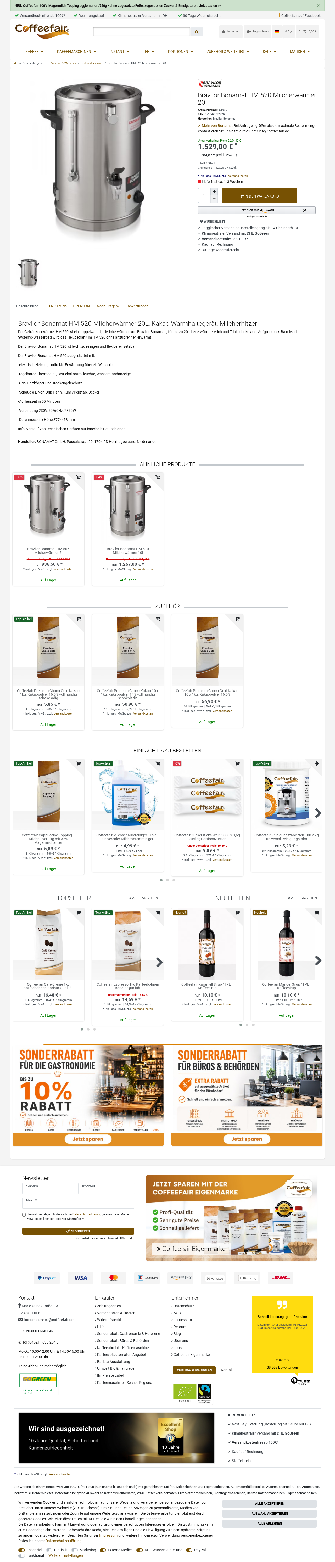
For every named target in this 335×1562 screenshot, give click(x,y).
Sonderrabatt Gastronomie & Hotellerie (128, 1333)
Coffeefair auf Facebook (301, 16)
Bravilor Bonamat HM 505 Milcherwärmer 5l (48, 551)
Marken (298, 51)
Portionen (178, 51)
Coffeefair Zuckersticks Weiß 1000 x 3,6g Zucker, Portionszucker (207, 837)
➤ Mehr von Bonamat (216, 125)
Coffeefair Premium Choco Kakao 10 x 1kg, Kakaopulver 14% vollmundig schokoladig (128, 694)
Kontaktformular (38, 1331)
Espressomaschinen (301, 1493)
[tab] (27, 306)
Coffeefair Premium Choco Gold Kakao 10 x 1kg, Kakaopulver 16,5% (207, 692)
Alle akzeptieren (269, 1503)
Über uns (180, 1341)
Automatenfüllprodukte (248, 1487)
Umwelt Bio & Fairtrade (115, 1368)
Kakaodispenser (92, 63)
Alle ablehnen (270, 1523)
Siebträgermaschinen (229, 1493)
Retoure (179, 1327)
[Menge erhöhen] (214, 191)
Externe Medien (120, 1550)
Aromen (308, 1487)
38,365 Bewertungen (282, 1367)
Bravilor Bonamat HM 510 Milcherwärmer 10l (128, 551)
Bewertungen (137, 306)
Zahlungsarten (108, 1306)
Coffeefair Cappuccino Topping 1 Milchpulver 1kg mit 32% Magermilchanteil (48, 838)
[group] (48, 650)
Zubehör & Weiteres (226, 51)
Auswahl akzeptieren (270, 1513)
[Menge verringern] (214, 199)
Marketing (88, 1550)
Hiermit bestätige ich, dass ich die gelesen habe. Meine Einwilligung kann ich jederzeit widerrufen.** (78, 1217)
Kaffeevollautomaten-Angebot (121, 1354)
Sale (267, 51)
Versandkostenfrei (248, 1442)
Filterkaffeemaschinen (195, 1493)
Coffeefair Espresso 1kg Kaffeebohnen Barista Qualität (128, 986)
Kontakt (227, 1370)
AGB (177, 1313)
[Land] (277, 31)
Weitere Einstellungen (65, 1555)
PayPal (200, 1550)
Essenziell (34, 1550)
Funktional (35, 1555)
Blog (177, 1333)
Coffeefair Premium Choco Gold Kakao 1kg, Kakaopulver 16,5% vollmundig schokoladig (48, 694)
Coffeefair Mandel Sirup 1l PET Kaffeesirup (286, 986)
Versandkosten (237, 176)
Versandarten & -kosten (115, 1313)
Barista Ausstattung (113, 1361)
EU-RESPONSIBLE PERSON (68, 306)
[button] (257, 212)
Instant (117, 51)
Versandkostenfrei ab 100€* (42, 16)
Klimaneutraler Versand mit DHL (144, 16)
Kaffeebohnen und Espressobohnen (202, 1487)
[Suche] (197, 31)
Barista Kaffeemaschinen (266, 1493)
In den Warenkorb (261, 196)
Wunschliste (214, 221)
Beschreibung (27, 306)
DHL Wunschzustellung (163, 1550)
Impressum (182, 1320)
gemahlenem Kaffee (159, 1487)
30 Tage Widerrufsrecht (202, 16)
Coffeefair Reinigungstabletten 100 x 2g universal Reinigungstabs (286, 837)
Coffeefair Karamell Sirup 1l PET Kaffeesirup (207, 986)
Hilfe (100, 1327)
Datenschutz (183, 1306)
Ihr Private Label (110, 1375)
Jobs (177, 1348)
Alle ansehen (144, 898)
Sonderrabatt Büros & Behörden (122, 1341)
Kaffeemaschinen (74, 51)
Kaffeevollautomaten (119, 1493)
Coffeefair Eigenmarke (191, 1354)
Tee (146, 51)
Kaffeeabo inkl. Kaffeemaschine (122, 1348)
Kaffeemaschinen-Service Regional (124, 1382)
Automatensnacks (279, 1487)
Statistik (61, 1550)
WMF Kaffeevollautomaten (157, 1493)
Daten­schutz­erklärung (64, 1541)
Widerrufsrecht (108, 1320)
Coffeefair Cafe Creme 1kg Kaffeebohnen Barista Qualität (48, 986)
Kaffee (32, 51)
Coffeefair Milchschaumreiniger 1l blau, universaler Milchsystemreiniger (127, 837)
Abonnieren (80, 1231)
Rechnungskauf (91, 16)
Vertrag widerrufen (194, 1370)
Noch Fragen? (108, 306)
